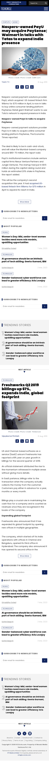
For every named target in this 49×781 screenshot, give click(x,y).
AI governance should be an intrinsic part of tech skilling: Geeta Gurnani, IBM (24, 260)
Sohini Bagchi (7, 267)
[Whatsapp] (32, 87)
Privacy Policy (7, 740)
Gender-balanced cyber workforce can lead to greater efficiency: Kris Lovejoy (24, 279)
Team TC (6, 82)
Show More (24, 202)
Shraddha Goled (9, 248)
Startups (6, 22)
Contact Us (38, 738)
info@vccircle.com (24, 755)
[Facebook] (17, 87)
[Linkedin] (27, 87)
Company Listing (41, 740)
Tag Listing (29, 740)
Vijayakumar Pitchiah (10, 436)
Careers (17, 738)
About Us (10, 738)
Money (15, 22)
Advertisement (27, 738)
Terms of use (18, 740)
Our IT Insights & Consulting (13, 3)
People (5, 232)
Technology (7, 254)
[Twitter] (22, 87)
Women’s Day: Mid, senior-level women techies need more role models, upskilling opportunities (24, 239)
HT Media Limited (13, 753)
